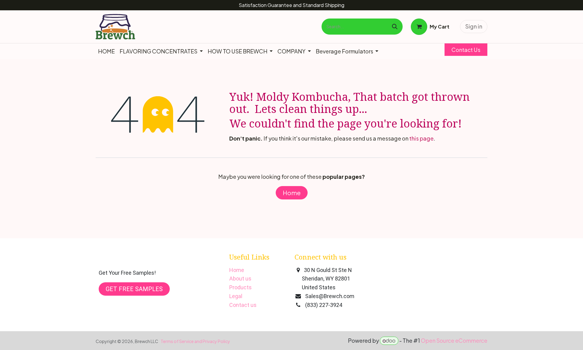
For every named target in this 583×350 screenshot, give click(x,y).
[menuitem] (106, 51)
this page (421, 138)
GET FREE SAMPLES (134, 289)
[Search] (395, 27)
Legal (235, 296)
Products (240, 287)
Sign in (473, 26)
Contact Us (466, 49)
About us (240, 278)
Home (292, 192)
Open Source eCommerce (454, 340)
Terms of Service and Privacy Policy (195, 341)
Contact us (243, 305)
